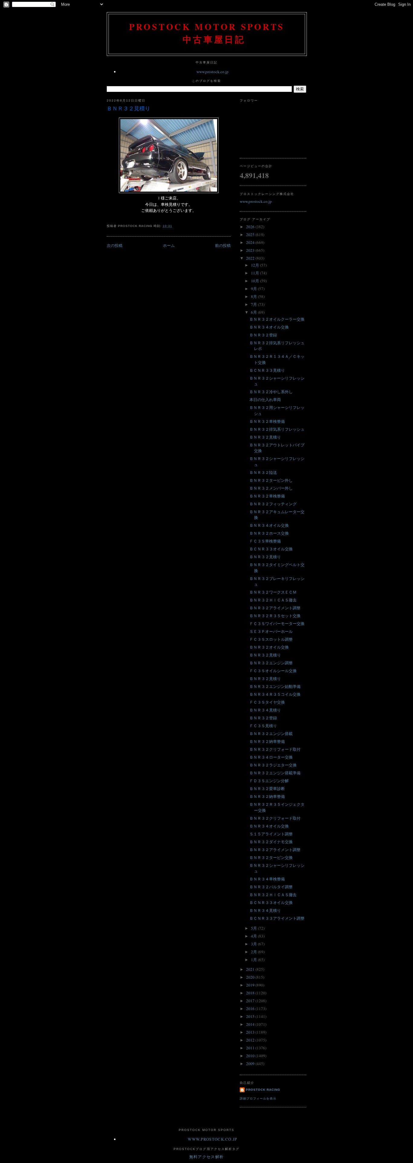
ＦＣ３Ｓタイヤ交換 (267, 702)
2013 (250, 1032)
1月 (254, 959)
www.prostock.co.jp (213, 71)
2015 (250, 1016)
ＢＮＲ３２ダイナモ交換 (271, 841)
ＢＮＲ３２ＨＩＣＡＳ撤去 (273, 600)
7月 (254, 304)
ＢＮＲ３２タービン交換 (271, 857)
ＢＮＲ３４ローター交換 (271, 757)
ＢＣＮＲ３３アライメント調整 (276, 918)
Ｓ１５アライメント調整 (271, 834)
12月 (255, 265)
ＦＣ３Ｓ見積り (263, 725)
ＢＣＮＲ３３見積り (267, 370)
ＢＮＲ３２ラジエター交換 (273, 765)
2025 (250, 234)
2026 (250, 226)
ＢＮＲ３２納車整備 (267, 741)
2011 (250, 1048)
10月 (255, 280)
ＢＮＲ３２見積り (128, 108)
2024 (250, 242)
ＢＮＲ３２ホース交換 (269, 533)
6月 (254, 312)
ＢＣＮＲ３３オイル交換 (271, 549)
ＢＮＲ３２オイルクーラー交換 (276, 319)
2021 (250, 969)
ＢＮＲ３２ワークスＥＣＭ (273, 592)
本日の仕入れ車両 (265, 399)
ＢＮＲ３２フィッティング (273, 504)
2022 (250, 258)
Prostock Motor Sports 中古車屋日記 (207, 33)
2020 (250, 977)
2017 (250, 1000)
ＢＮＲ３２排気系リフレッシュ (276, 429)
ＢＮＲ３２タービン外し (271, 480)
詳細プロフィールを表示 (258, 1098)
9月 (254, 288)
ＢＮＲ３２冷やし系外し (271, 391)
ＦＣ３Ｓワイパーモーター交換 (276, 623)
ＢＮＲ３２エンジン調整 (271, 663)
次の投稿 (114, 245)
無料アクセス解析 (206, 1156)
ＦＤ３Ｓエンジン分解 (269, 780)
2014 (250, 1024)
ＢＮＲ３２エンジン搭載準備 (275, 773)
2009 (250, 1063)
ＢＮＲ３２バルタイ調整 (271, 886)
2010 (250, 1055)
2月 (254, 951)
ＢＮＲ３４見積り (265, 710)
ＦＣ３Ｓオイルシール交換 (273, 670)
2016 (250, 1008)
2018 (250, 993)
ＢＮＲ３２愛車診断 (267, 788)
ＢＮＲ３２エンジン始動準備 (275, 686)
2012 (250, 1040)
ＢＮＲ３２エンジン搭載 (271, 733)
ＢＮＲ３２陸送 (263, 472)
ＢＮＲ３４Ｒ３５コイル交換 (275, 694)
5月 (254, 928)
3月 (254, 944)
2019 (250, 985)
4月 (254, 936)
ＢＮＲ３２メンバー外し (271, 488)
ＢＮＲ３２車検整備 (267, 421)
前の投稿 (223, 245)
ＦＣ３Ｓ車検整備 (265, 541)
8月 (254, 296)
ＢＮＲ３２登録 (263, 335)
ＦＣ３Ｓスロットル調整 (271, 639)
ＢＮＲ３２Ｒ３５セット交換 (275, 615)
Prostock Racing (263, 1089)
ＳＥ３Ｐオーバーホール (271, 631)
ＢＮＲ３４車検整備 (267, 879)
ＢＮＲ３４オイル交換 (269, 327)
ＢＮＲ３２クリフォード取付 (275, 749)
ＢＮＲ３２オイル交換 (269, 647)
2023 (250, 250)
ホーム (169, 245)
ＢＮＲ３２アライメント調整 (275, 608)
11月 (255, 273)
